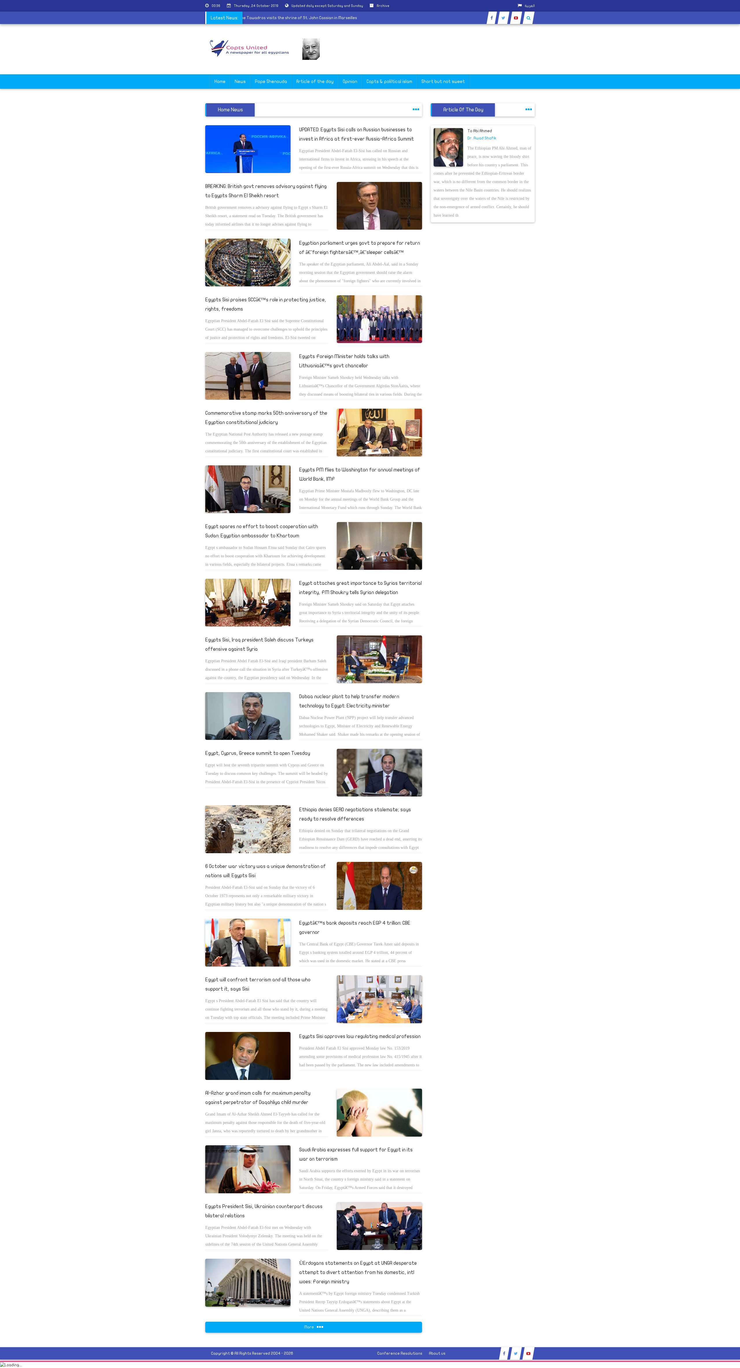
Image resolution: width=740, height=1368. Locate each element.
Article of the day (315, 81)
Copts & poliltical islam (389, 81)
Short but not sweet (443, 81)
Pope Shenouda (271, 81)
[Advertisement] (712, 183)
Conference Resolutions (399, 1353)
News (240, 81)
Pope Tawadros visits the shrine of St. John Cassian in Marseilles (329, 18)
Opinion (350, 81)
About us (437, 1353)
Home (219, 81)
